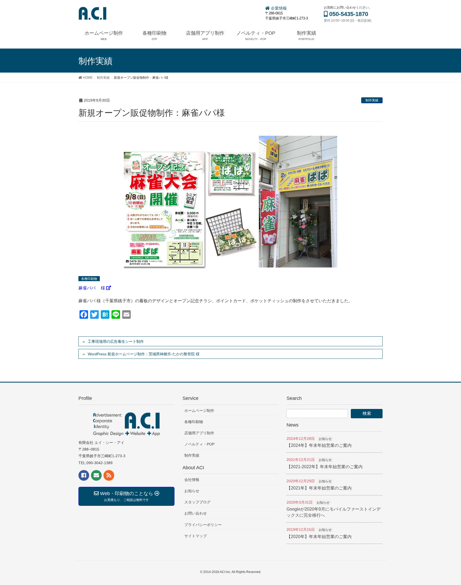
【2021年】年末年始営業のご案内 (319, 488)
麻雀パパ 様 (92, 288)
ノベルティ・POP (199, 444)
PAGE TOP (451, 557)
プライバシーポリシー (203, 525)
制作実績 (371, 100)
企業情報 (278, 8)
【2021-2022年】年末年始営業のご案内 (325, 466)
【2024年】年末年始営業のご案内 (319, 445)
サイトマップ (195, 536)
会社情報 (191, 479)
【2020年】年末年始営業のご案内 (319, 536)
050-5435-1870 (348, 14)
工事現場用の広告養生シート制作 (116, 341)
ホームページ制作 (199, 410)
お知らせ (191, 491)
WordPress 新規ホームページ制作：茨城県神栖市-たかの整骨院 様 (144, 354)
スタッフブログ (197, 502)
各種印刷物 (193, 422)
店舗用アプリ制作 (199, 433)
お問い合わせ (195, 513)
